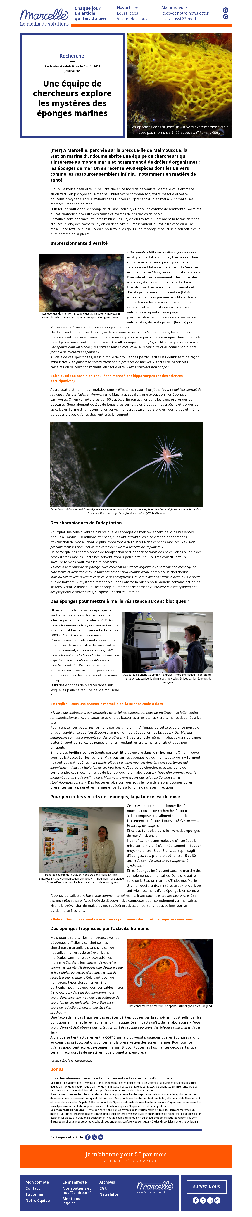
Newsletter (109, 1194)
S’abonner (34, 1194)
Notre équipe (37, 1200)
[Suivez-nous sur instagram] (217, 1200)
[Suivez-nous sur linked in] (210, 1200)
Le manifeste (75, 1182)
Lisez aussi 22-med (178, 18)
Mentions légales (71, 1200)
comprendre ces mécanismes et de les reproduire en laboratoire (101, 772)
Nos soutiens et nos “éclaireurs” (77, 1190)
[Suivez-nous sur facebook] (196, 1200)
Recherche (72, 56)
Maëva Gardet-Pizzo (64, 66)
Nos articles (128, 7)
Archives (107, 1182)
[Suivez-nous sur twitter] (203, 1200)
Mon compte (37, 1182)
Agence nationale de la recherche (133, 1102)
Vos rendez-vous (132, 18)
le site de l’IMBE (188, 1121)
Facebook (97, 1121)
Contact (32, 1188)
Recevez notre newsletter (185, 13)
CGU (103, 1188)
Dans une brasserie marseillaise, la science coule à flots (116, 704)
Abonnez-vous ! (175, 7)
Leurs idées (127, 13)
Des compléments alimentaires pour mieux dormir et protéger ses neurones (129, 919)
